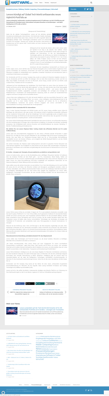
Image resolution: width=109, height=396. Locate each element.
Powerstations (53, 349)
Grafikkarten (53, 340)
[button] (20, 283)
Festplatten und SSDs (53, 338)
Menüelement (19, 2)
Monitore (55, 345)
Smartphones (41, 355)
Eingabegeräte (41, 338)
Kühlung (21, 9)
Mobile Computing (31, 9)
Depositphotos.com (28, 391)
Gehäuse (45, 340)
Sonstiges (39, 357)
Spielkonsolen (48, 357)
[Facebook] (85, 9)
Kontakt (55, 384)
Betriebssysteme (55, 336)
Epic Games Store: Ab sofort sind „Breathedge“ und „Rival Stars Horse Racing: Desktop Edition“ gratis (80, 42)
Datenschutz (76, 384)
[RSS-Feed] (90, 9)
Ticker (36, 2)
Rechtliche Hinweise (65, 384)
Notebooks (45, 349)
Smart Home (55, 353)
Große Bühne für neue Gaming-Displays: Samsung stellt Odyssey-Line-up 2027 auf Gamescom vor (80, 33)
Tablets (56, 357)
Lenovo (64, 26)
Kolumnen (60, 340)
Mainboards (58, 342)
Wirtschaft (54, 9)
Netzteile (48, 347)
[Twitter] (88, 9)
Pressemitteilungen (44, 9)
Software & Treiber (53, 355)
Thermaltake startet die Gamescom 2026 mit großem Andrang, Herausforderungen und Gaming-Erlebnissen (18, 373)
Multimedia (40, 347)
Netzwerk (54, 347)
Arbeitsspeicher (45, 336)
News (40, 2)
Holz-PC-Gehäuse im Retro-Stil (83, 89)
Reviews (47, 2)
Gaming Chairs (39, 340)
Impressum (54, 2)
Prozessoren (40, 353)
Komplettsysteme (12, 9)
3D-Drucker (38, 336)
